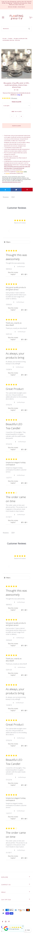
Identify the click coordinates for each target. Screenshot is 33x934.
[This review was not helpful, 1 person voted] (25, 449)
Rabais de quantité (16, 101)
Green (25, 171)
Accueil (4, 38)
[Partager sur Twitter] (16, 189)
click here (21, 7)
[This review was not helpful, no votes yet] (25, 274)
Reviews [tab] (6, 197)
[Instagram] (5, 922)
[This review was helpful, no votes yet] (22, 274)
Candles (10, 38)
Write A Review (16, 231)
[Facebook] (2, 922)
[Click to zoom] (29, 52)
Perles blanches (8, 164)
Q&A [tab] (13, 197)
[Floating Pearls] (6, 930)
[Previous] (4, 64)
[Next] (29, 64)
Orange (7, 173)
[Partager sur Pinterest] (27, 189)
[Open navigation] (3, 17)
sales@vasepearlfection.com (11, 182)
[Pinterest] (8, 922)
